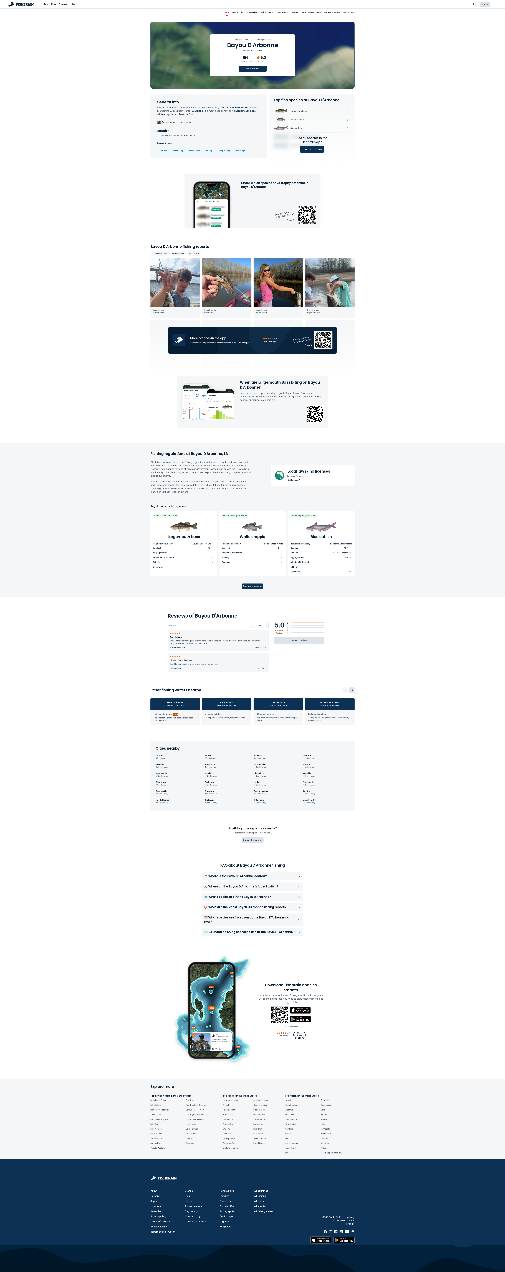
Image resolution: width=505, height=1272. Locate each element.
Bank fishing (178, 151)
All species (260, 1206)
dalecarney (175, 668)
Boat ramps (240, 151)
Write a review (299, 640)
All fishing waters (264, 1211)
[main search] (474, 4)
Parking (209, 151)
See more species (252, 586)
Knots (188, 1201)
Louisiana (247, 51)
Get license (292, 480)
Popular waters (193, 1206)
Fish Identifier (227, 1206)
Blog (187, 1196)
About (153, 1190)
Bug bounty (191, 1211)
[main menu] (495, 4)
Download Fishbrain (312, 149)
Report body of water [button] (162, 1231)
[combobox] (250, 625)
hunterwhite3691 (177, 647)
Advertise (155, 1211)
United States (256, 51)
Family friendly (224, 151)
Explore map (252, 68)
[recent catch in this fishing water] (175, 288)
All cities (259, 1201)
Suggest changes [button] (252, 840)
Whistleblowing (159, 1226)
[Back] (346, 690)
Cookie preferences (196, 1221)
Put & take (163, 151)
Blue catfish (194, 253)
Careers (155, 1196)
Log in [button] (485, 4)
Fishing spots (226, 1211)
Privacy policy (158, 1216)
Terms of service (160, 1221)
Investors (155, 1206)
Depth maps (226, 1216)
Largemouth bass (160, 253)
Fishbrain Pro (226, 1190)
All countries (261, 1190)
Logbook (224, 1221)
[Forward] (352, 690)
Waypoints (225, 1226)
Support (154, 1201)
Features (224, 1196)
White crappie (178, 253)
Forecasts (225, 1201)
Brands (189, 1190)
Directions (187, 135)
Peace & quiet (194, 151)
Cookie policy (192, 1216)
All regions (260, 1196)
